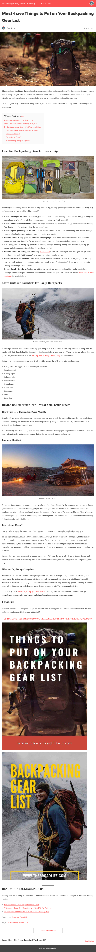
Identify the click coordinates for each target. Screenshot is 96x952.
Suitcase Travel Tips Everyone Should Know (21, 904)
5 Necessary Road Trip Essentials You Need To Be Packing (27, 908)
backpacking (12, 922)
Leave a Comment (48, 930)
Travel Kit (23, 917)
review (21, 922)
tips (26, 922)
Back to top (89, 941)
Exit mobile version (48, 948)
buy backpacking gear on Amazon (31, 591)
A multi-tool (45, 251)
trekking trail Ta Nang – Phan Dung (46, 355)
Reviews (15, 917)
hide (22, 116)
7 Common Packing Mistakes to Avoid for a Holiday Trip (26, 911)
